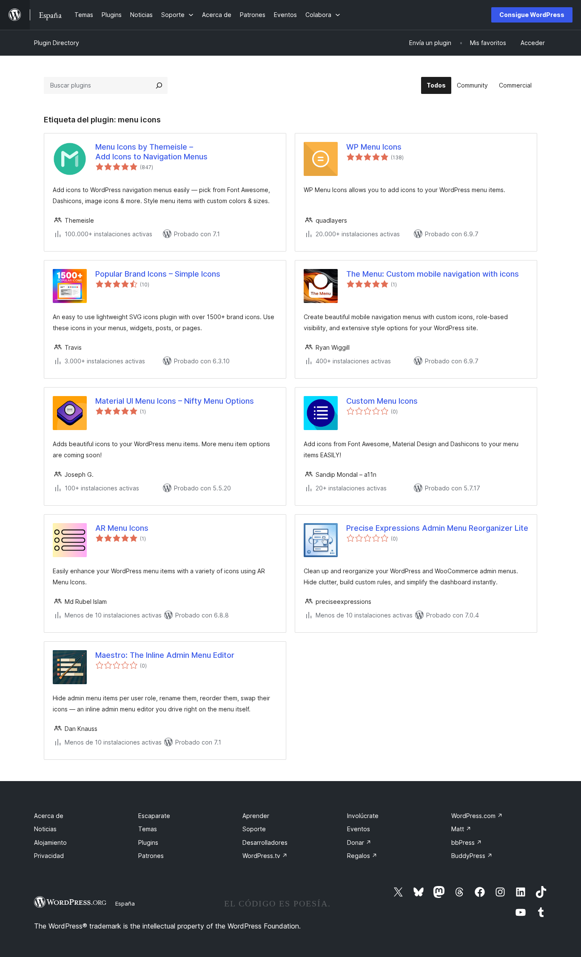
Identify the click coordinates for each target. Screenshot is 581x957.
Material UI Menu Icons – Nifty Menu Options (174, 400)
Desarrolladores (265, 842)
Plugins (148, 842)
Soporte (254, 828)
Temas (147, 828)
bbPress (466, 842)
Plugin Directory (56, 42)
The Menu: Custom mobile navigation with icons (432, 273)
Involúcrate (363, 815)
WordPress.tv (265, 855)
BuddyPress (472, 855)
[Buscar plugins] (159, 85)
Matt (461, 828)
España (125, 903)
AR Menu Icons (121, 528)
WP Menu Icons (374, 146)
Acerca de (48, 815)
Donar (359, 842)
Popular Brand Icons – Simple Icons (157, 273)
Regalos (362, 855)
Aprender (255, 815)
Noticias (45, 828)
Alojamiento (50, 842)
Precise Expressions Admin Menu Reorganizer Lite (437, 528)
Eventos (358, 828)
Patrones (151, 855)
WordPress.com (477, 815)
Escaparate (154, 815)
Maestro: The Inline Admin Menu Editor (164, 655)
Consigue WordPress (531, 14)
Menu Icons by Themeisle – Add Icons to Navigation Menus (151, 151)
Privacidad (49, 855)
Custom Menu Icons (382, 400)
